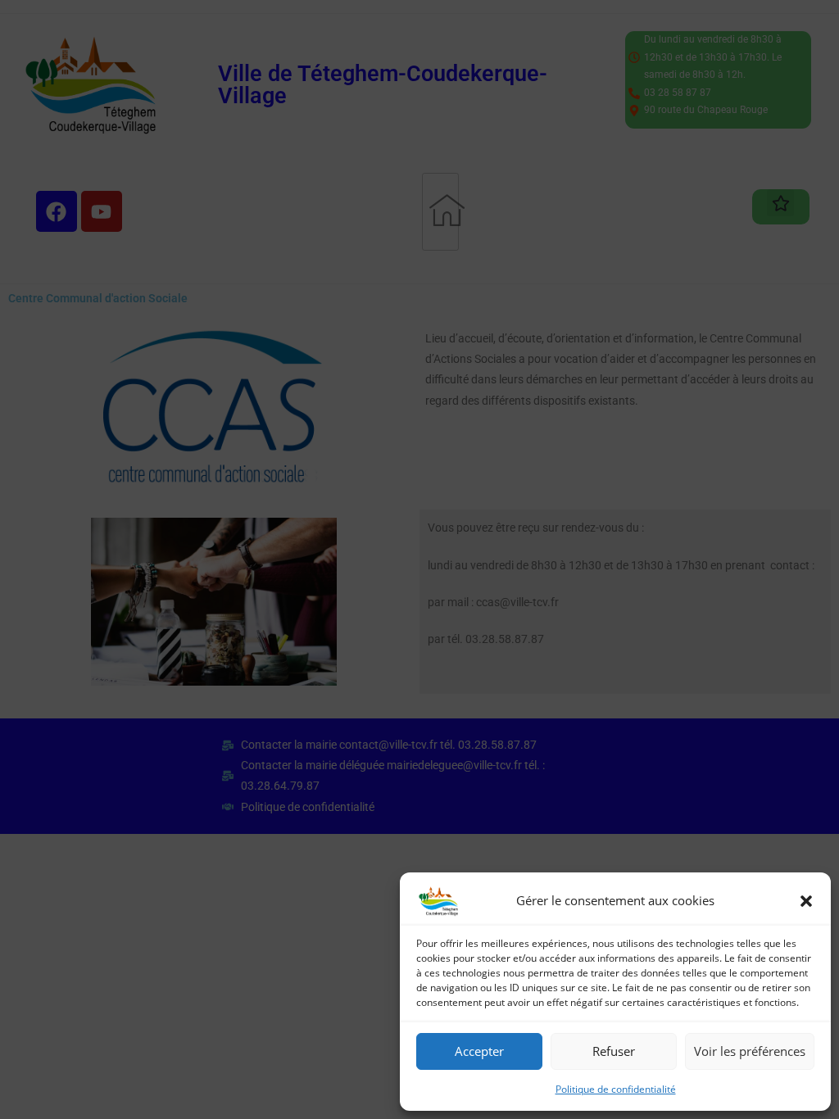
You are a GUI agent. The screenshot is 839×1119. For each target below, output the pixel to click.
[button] (806, 901)
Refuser (613, 1051)
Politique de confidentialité (616, 1089)
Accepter (479, 1051)
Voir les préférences (749, 1051)
